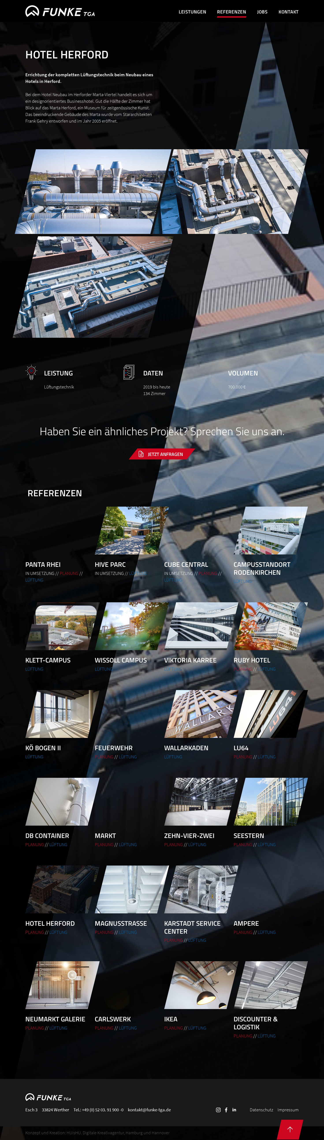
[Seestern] (266, 813)
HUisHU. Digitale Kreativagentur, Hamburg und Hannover (118, 1132)
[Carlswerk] (127, 996)
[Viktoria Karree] (196, 637)
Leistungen (192, 11)
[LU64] (266, 725)
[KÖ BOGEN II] (57, 725)
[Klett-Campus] (57, 637)
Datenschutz (261, 1110)
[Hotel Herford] (57, 901)
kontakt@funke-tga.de (149, 1110)
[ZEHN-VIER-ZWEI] (196, 813)
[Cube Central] (196, 545)
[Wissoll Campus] (127, 637)
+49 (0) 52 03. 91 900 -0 (102, 1110)
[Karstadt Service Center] (196, 905)
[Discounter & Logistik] (266, 1000)
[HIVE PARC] (127, 542)
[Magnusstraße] (127, 901)
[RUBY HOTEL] (266, 637)
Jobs (262, 11)
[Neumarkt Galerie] (57, 996)
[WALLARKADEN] (196, 725)
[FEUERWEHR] (127, 725)
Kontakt (289, 11)
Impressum (288, 1110)
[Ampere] (266, 901)
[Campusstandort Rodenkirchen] (266, 546)
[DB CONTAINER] (57, 813)
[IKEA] (196, 996)
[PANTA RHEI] (57, 545)
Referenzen (231, 11)
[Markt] (127, 813)
